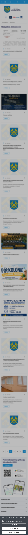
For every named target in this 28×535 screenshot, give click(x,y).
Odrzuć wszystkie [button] (14, 528)
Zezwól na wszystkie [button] (14, 532)
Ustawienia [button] (14, 524)
